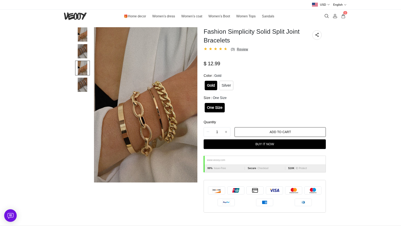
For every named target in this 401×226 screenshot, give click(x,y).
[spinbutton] (217, 132)
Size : (215, 98)
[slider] (216, 49)
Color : (212, 75)
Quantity (210, 122)
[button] (325, 5)
